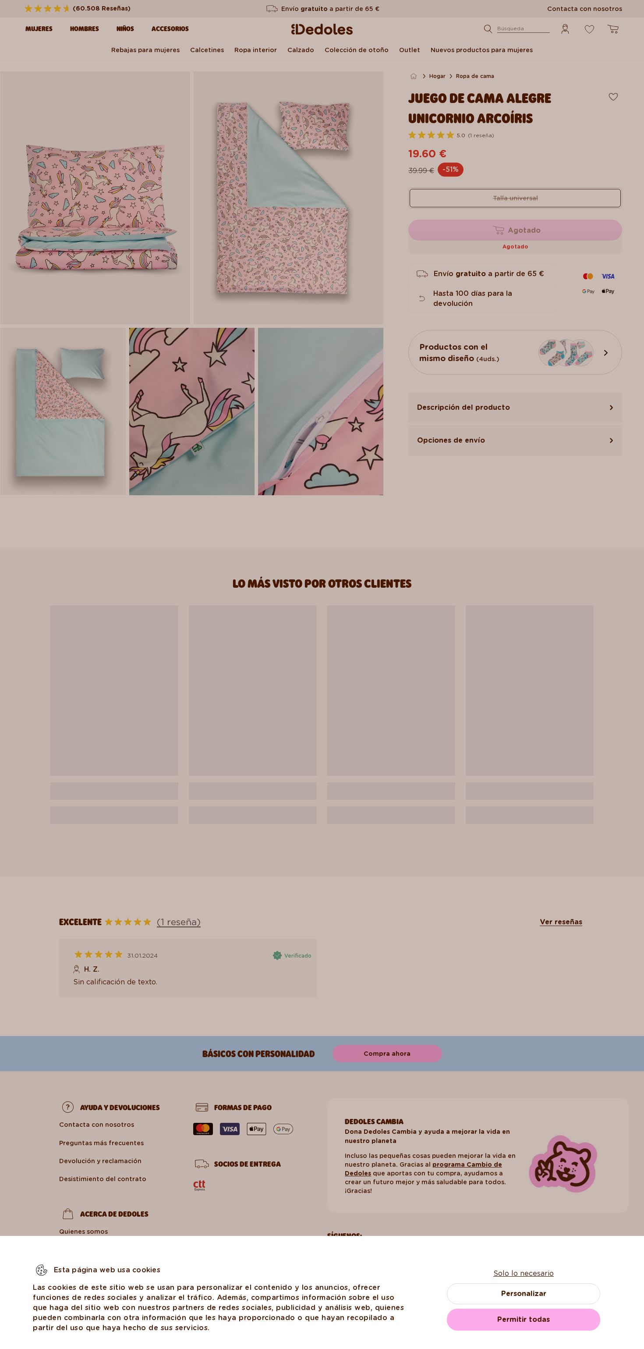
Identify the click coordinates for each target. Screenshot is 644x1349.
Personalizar (523, 1293)
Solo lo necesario (523, 1273)
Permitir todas (523, 1319)
